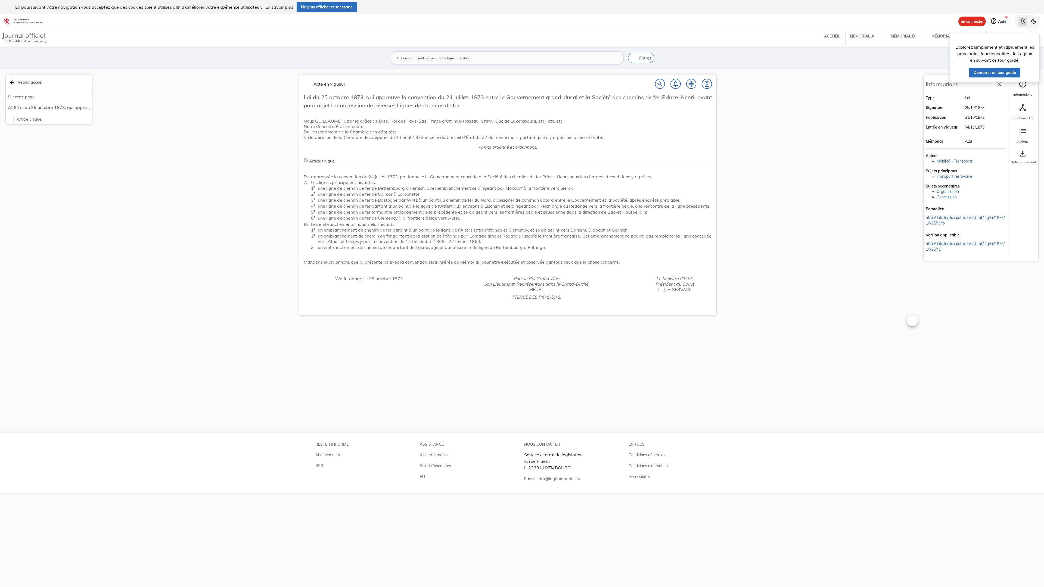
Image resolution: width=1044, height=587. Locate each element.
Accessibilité (639, 476)
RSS (319, 465)
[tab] (1022, 88)
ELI (422, 476)
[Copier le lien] (951, 209)
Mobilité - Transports (955, 161)
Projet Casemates (435, 465)
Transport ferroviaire (954, 176)
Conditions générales (647, 454)
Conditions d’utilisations (649, 465)
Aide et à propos (434, 454)
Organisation (948, 191)
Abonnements (327, 454)
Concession (947, 197)
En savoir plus (279, 7)
